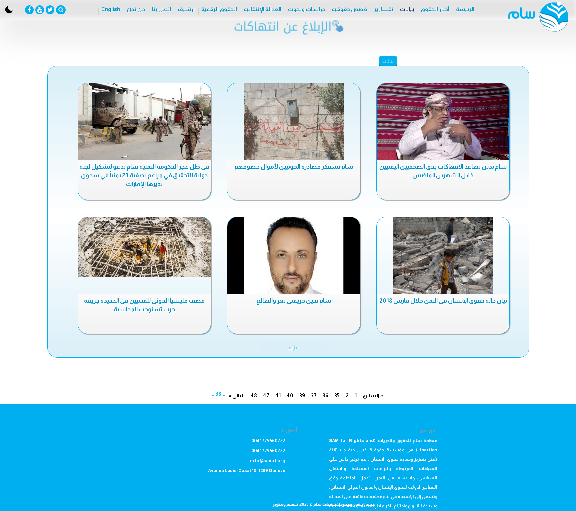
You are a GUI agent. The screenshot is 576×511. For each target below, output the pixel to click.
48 (254, 395)
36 (325, 395)
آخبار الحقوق (435, 9)
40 (290, 395)
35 (337, 395)
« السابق (373, 395)
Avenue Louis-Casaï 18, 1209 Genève (246, 470)
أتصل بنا (161, 9)
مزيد (293, 347)
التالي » (236, 395)
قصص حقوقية (349, 9)
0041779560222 (268, 440)
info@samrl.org (267, 460)
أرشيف (186, 9)
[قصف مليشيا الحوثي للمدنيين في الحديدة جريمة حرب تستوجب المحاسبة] (144, 247)
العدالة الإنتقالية (262, 9)
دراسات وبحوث (306, 9)
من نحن (136, 9)
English (110, 9)
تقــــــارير (383, 9)
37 (314, 395)
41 (278, 395)
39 (302, 395)
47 (266, 395)
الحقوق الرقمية (219, 9)
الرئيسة (465, 9)
